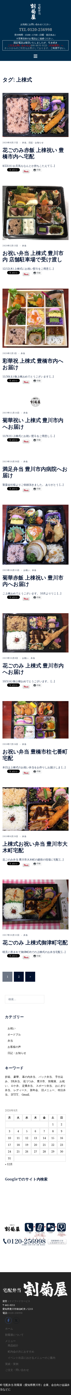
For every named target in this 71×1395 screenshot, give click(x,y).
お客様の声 (14, 1047)
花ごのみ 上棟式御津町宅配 (35, 942)
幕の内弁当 (28, 1077)
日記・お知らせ (36, 142)
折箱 (7, 1077)
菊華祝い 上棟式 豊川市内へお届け (32, 423)
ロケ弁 (15, 1086)
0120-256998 (15, 1312)
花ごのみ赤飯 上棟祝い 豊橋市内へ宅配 (33, 153)
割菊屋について (14, 1335)
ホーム (9, 1328)
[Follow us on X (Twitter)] (16, 1320)
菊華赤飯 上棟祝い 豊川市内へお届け (32, 580)
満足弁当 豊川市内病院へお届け (35, 472)
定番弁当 (27, 1086)
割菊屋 (52, 1081)
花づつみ (28, 1081)
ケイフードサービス (19, 1301)
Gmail (25, 1094)
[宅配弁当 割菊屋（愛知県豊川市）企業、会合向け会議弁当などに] (35, 12)
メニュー (10, 1341)
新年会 (34, 1090)
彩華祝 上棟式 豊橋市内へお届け (32, 364)
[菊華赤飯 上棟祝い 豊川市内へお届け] (35, 534)
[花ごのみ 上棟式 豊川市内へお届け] (35, 632)
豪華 (16, 1077)
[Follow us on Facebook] (8, 1320)
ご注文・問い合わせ (17, 1370)
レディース (20, 1090)
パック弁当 (45, 1077)
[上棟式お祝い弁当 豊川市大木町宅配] (35, 809)
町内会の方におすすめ (21, 1351)
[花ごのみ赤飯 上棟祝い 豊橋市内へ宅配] (35, 115)
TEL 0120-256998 (35, 29)
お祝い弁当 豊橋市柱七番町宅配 (35, 754)
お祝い (26, 570)
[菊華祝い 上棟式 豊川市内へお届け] (35, 401)
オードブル (14, 1034)
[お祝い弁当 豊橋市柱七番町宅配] (35, 719)
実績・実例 (11, 1364)
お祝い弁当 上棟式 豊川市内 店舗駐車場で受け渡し (33, 256)
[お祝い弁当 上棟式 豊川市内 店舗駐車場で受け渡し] (35, 212)
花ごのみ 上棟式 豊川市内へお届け (33, 668)
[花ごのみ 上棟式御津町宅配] (35, 904)
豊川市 (41, 1081)
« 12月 (9, 1164)
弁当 (24, 142)
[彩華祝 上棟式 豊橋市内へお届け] (35, 318)
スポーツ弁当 (44, 1086)
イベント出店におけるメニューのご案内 (31, 1358)
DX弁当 (15, 1081)
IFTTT (14, 1094)
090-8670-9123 (39, 45)
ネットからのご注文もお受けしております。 (27, 48)
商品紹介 (13, 1345)
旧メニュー (47, 1090)
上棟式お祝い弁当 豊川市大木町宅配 (35, 847)
